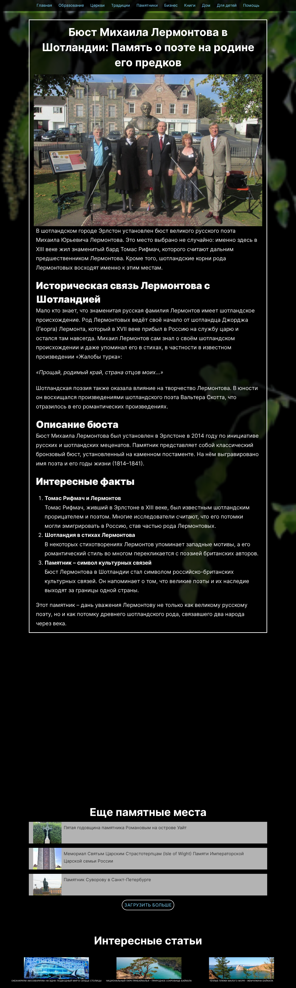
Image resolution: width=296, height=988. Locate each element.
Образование (71, 5)
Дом (206, 5)
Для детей (227, 5)
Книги (189, 5)
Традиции (120, 5)
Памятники (147, 5)
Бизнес (171, 5)
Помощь (251, 5)
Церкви (97, 5)
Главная (44, 5)
